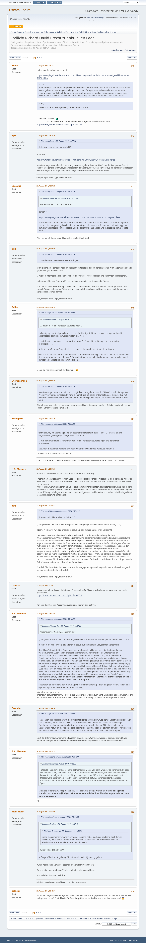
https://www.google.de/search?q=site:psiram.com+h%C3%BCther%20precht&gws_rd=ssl (76, 160)
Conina (16, 585)
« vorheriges (117, 50)
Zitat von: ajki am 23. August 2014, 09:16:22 (58, 619)
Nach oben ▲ (134, 940)
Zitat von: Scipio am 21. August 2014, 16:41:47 (60, 824)
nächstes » (130, 50)
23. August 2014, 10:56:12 (45, 585)
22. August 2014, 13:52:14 (45, 307)
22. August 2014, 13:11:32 (45, 65)
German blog (97, 17)
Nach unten (15, 58)
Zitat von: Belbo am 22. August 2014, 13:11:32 (58, 141)
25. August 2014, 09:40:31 (45, 891)
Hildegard (17, 418)
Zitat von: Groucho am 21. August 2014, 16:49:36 (60, 817)
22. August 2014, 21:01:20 (45, 469)
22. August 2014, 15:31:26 (45, 418)
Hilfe (111, 940)
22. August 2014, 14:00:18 (45, 381)
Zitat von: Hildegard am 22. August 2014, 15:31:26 (60, 511)
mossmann (18, 811)
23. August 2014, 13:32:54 (45, 613)
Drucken (132, 58)
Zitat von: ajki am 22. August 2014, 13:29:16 (58, 191)
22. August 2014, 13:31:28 (45, 186)
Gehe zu (98, 923)
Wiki (88, 17)
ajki (14, 135)
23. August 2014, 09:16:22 (45, 506)
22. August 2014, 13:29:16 (45, 135)
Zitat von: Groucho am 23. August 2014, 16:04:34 (60, 757)
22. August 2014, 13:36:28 (45, 249)
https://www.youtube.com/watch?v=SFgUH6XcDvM (59, 124)
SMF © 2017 (20, 940)
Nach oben (14, 912)
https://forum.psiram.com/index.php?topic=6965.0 (59, 595)
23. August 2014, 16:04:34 (45, 708)
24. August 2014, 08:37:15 (45, 751)
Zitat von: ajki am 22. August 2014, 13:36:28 (58, 312)
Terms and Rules (121, 940)
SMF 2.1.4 (10, 940)
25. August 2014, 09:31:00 (45, 811)
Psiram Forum (19, 10)
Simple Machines (31, 940)
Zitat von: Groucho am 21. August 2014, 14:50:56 (63, 831)
